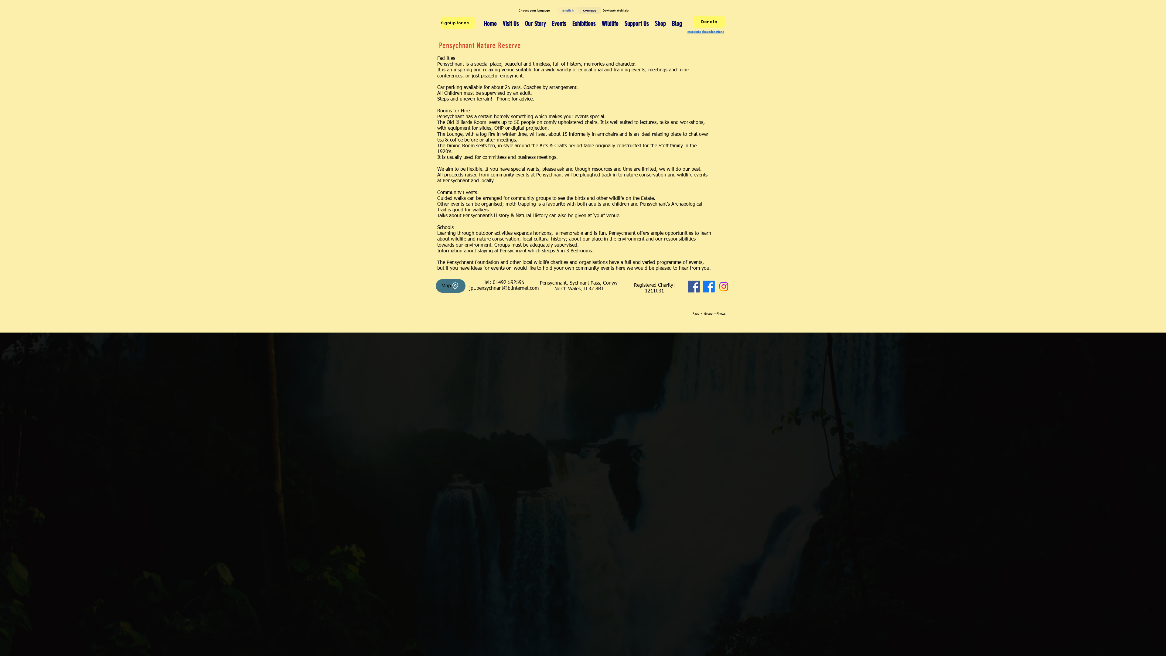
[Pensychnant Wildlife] (709, 286)
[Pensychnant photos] (724, 286)
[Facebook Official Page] (694, 286)
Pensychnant (513, 251)
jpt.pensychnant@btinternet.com (504, 288)
